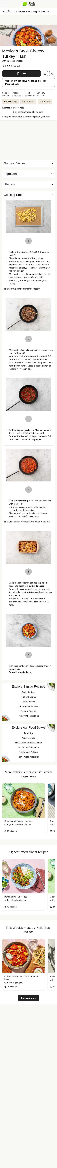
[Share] (52, 73)
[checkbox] (3, 66)
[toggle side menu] (3, 4)
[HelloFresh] (28, 4)
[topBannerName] (28, 20)
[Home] (3, 11)
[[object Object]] (45, 73)
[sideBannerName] (28, 140)
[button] (28, 174)
